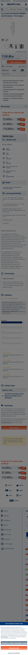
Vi (1, 627)
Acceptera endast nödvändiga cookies (14, 643)
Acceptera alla (14, 648)
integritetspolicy (4, 636)
